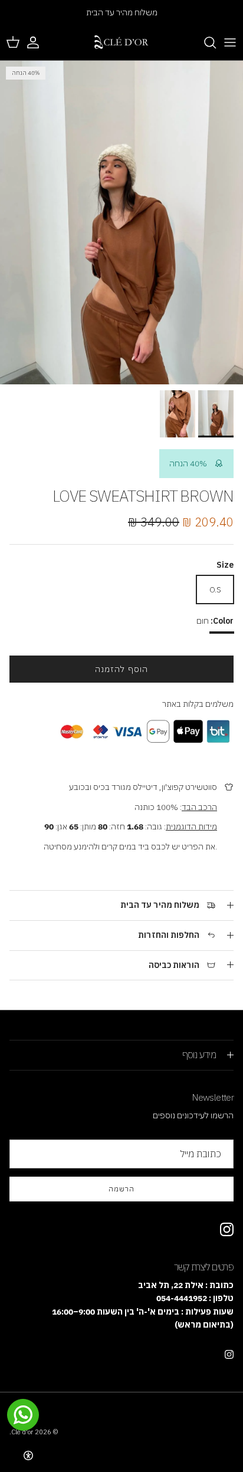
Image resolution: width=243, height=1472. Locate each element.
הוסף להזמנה (121, 669)
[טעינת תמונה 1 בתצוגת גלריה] (121, 222)
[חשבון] (39, 42)
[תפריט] (230, 42)
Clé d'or (22, 1432)
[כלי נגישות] (28, 1455)
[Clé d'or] (121, 42)
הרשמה (121, 1188)
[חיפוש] (204, 42)
